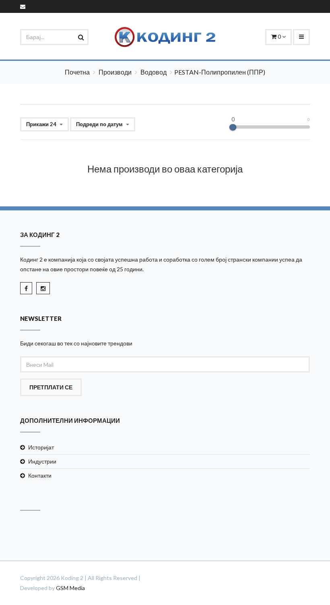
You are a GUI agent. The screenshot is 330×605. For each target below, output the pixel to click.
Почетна (77, 72)
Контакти (40, 475)
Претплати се (50, 387)
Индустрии (42, 461)
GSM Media (70, 587)
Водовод (153, 72)
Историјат (41, 447)
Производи (115, 72)
